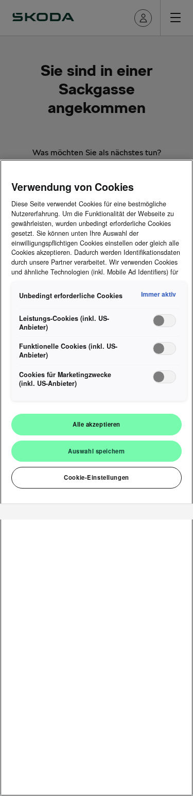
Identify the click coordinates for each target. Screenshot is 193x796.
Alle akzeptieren (96, 424)
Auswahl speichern (96, 451)
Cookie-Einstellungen (96, 477)
